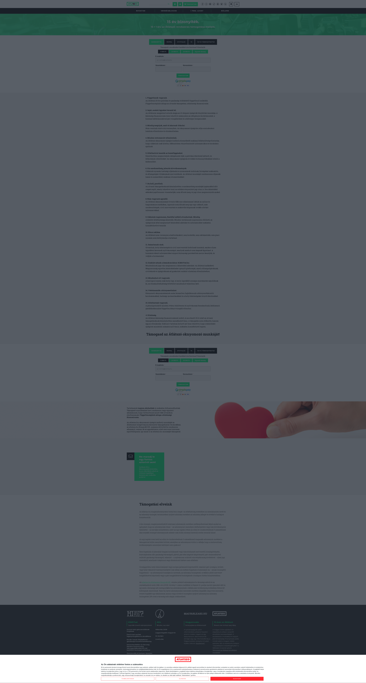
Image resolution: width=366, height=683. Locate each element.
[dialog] (183, 669)
